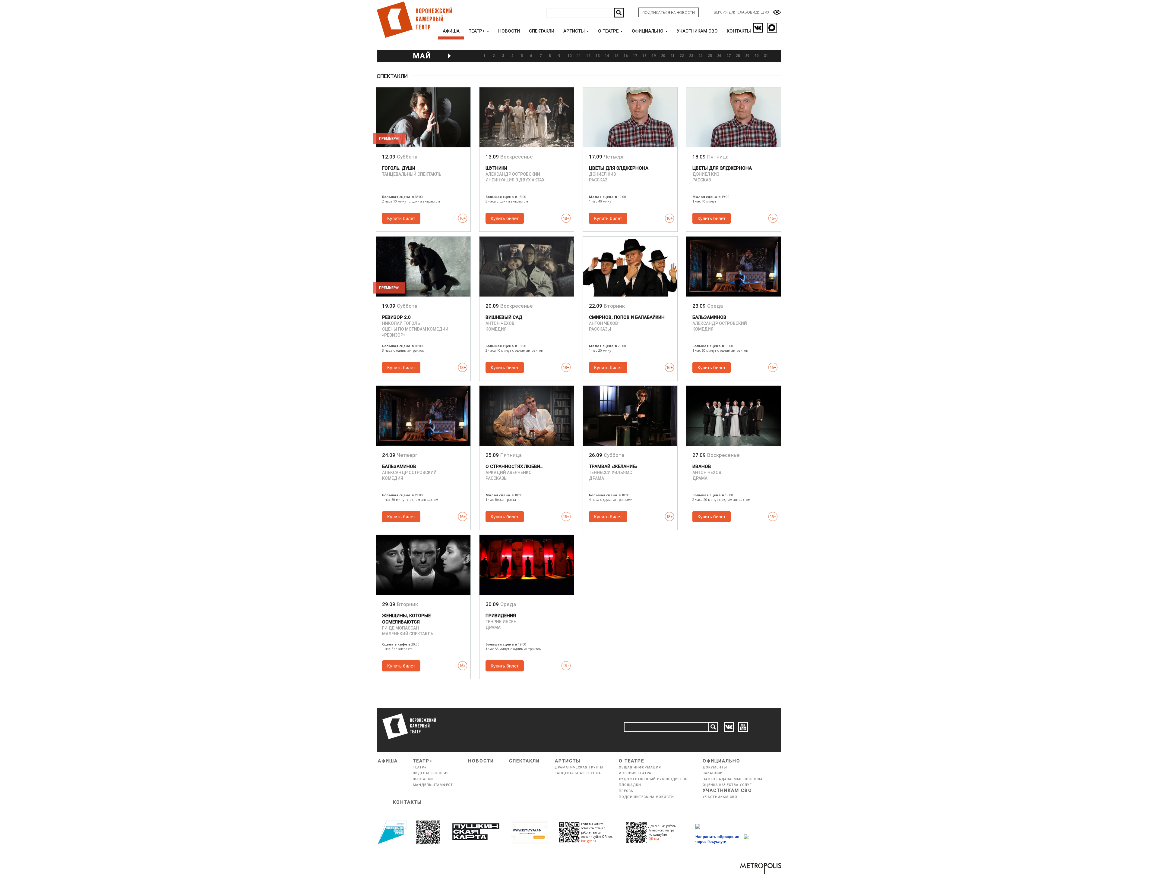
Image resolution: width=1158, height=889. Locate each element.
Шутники (496, 168)
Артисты (574, 31)
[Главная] (414, 19)
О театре (609, 31)
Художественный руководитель (653, 779)
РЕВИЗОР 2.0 (396, 317)
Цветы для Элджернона (618, 168)
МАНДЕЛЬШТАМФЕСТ (433, 785)
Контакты (739, 31)
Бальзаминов (709, 317)
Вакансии (713, 773)
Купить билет (401, 218)
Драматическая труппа (579, 767)
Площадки (630, 785)
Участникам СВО (697, 31)
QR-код (653, 839)
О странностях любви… (514, 466)
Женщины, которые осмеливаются (406, 619)
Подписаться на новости (668, 12)
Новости (509, 31)
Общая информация (640, 767)
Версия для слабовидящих (741, 12)
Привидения (501, 615)
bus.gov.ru (588, 841)
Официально (648, 31)
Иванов (701, 466)
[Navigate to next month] (449, 56)
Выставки (423, 779)
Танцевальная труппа (578, 773)
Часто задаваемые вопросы (732, 779)
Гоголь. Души (398, 168)
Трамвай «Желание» (613, 466)
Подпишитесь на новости (646, 797)
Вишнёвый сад (504, 317)
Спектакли (541, 31)
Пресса (626, 791)
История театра (635, 773)
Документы (715, 767)
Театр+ (477, 31)
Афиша (451, 31)
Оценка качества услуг (727, 785)
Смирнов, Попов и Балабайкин (627, 317)
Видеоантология (431, 773)
